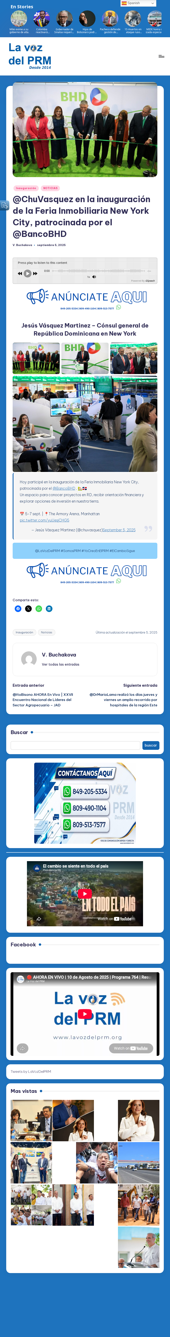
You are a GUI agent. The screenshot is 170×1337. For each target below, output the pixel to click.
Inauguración (26, 188)
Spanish (133, 3)
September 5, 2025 (119, 530)
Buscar (19, 732)
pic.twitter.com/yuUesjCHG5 (44, 520)
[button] (60, 664)
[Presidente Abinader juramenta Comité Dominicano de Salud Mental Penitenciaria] (73, 1205)
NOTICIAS (50, 188)
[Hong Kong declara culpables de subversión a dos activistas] (97, 1162)
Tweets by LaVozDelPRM (31, 1071)
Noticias (46, 632)
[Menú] (161, 56)
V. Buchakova (59, 655)
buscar (151, 745)
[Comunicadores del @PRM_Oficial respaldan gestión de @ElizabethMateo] (138, 1120)
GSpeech (150, 281)
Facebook (23, 944)
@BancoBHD (64, 488)
